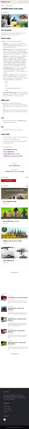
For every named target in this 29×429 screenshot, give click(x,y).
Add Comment (9, 180)
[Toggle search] (24, 1)
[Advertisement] (11, 281)
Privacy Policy (7, 406)
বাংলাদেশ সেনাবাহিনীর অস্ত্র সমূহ (8, 152)
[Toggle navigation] (27, 2)
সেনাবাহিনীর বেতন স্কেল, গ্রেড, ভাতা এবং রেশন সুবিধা (12, 156)
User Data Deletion (8, 410)
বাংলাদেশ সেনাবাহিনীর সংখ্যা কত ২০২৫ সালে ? (11, 154)
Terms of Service (7, 408)
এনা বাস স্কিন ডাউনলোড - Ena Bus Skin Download (18, 297)
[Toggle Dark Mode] (22, 2)
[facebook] (19, 1)
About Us (6, 412)
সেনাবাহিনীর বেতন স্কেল (22, 120)
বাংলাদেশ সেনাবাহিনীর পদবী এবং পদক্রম (10, 149)
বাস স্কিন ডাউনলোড (10, 296)
